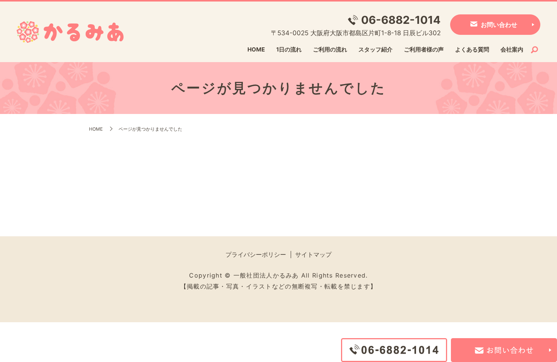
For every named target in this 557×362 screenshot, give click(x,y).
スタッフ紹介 (375, 49)
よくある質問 (472, 49)
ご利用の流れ (330, 49)
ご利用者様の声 (424, 49)
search (534, 50)
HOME (256, 49)
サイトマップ (313, 254)
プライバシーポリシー (255, 254)
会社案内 (512, 49)
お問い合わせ (499, 24)
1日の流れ (289, 49)
